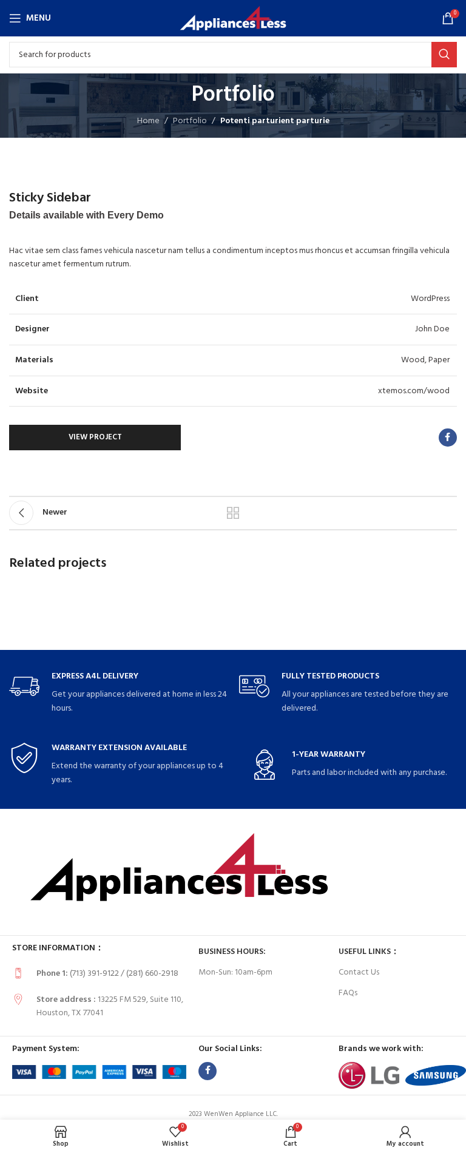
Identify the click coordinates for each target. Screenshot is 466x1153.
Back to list (233, 513)
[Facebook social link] (448, 437)
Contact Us (359, 972)
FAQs (348, 993)
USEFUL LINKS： (369, 952)
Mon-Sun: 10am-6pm (235, 972)
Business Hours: (232, 952)
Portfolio (190, 121)
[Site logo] (233, 18)
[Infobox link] (118, 693)
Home (148, 121)
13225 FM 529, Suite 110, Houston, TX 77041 (109, 1006)
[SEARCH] (444, 54)
